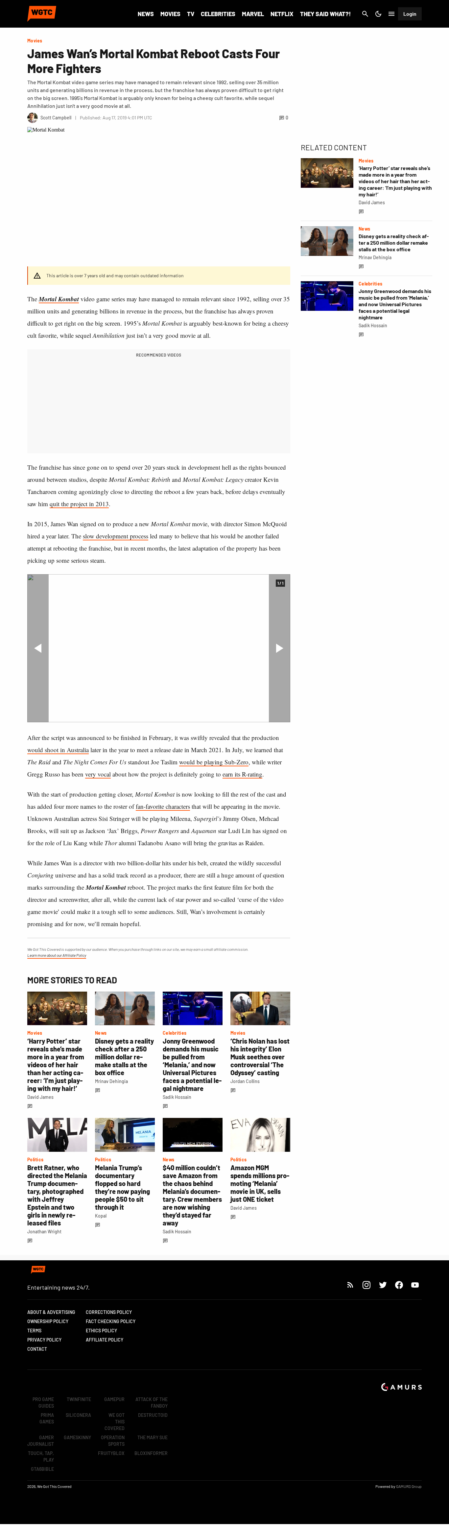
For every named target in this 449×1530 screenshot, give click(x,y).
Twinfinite (79, 1399)
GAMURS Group (409, 1486)
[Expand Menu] (391, 13)
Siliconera (78, 1415)
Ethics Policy (101, 1330)
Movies (170, 13)
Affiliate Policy (104, 1340)
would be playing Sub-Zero (213, 762)
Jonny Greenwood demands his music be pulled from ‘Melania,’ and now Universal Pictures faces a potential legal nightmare (192, 1064)
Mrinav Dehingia (111, 1081)
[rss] (350, 1285)
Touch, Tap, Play (41, 1456)
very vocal (98, 774)
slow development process (115, 536)
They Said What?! (325, 13)
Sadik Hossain (177, 1097)
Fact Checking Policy (110, 1321)
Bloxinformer (151, 1453)
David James (40, 1097)
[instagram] (366, 1285)
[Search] (365, 13)
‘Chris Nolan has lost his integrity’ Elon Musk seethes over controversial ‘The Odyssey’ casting (260, 1056)
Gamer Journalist (40, 1441)
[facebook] (399, 1285)
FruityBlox (111, 1453)
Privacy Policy (44, 1340)
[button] (38, 648)
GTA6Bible (42, 1469)
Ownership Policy (47, 1321)
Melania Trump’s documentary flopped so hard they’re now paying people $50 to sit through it (122, 1187)
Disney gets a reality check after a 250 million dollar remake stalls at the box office (124, 1056)
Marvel (253, 13)
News (146, 13)
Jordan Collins (245, 1081)
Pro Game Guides (43, 1402)
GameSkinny (77, 1437)
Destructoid (153, 1415)
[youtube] (415, 1285)
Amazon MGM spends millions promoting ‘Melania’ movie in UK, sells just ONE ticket (259, 1183)
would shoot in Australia (58, 750)
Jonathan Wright (44, 1231)
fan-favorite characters (163, 806)
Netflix (282, 13)
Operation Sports (113, 1441)
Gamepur (114, 1399)
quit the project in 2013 (79, 504)
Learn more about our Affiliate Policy (56, 955)
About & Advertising (51, 1312)
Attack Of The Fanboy (151, 1402)
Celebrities (218, 13)
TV (190, 13)
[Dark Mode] (378, 13)
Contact (37, 1349)
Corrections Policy (109, 1312)
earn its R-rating (242, 774)
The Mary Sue (152, 1437)
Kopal (100, 1216)
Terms (34, 1330)
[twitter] (383, 1285)
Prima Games (46, 1418)
